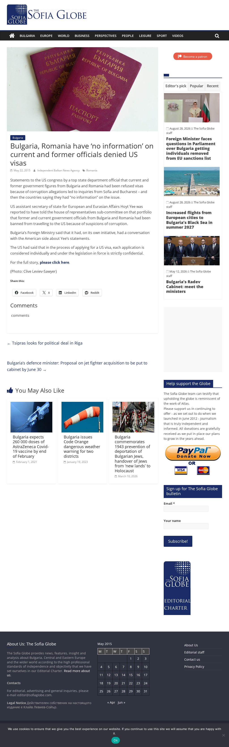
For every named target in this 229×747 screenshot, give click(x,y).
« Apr (111, 702)
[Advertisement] (193, 339)
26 (108, 691)
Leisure (145, 36)
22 (131, 683)
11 (101, 675)
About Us (191, 645)
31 (145, 691)
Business (82, 36)
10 (145, 667)
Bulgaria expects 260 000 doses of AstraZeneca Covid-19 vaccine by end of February (31, 446)
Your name (172, 521)
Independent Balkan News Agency (58, 170)
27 (116, 691)
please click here (54, 262)
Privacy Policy (194, 666)
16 (138, 675)
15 (131, 675)
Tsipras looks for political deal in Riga (45, 343)
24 (145, 683)
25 (101, 691)
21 (123, 683)
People (128, 36)
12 (108, 675)
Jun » (121, 702)
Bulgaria (27, 36)
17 (145, 675)
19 (108, 683)
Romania (91, 170)
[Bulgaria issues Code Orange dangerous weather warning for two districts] (82, 404)
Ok (116, 740)
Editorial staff (194, 652)
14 (123, 675)
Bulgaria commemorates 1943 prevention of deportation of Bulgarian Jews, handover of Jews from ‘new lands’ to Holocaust (133, 453)
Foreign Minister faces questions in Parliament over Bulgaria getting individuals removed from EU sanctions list (190, 148)
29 (131, 691)
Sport (162, 36)
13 (116, 675)
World (63, 36)
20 (116, 683)
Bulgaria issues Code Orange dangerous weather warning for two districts (82, 446)
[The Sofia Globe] (12, 35)
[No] (223, 735)
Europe (46, 36)
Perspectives (106, 36)
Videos (177, 36)
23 (138, 683)
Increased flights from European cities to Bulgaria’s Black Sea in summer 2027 (189, 220)
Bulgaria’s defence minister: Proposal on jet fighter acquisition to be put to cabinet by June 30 (77, 366)
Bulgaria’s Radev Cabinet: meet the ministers (184, 286)
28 (123, 691)
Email (169, 503)
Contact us (192, 659)
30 (138, 691)
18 (101, 683)
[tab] (176, 87)
